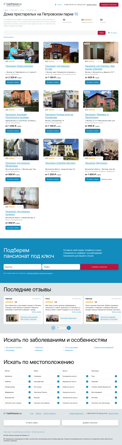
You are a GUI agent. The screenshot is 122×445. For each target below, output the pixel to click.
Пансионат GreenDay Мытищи (60, 163)
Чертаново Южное (40, 392)
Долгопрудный (96, 392)
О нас (31, 413)
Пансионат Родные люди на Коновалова (59, 116)
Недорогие (69, 350)
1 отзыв (19, 158)
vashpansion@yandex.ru (76, 413)
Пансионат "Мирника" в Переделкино (97, 116)
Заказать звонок (92, 4)
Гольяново (37, 376)
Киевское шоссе (68, 387)
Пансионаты (14, 10)
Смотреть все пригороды (100, 403)
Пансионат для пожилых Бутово (57, 67)
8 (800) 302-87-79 (70, 4)
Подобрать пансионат (109, 5)
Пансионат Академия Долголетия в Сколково (17, 116)
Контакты (38, 413)
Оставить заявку (13, 82)
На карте (114, 33)
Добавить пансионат (90, 423)
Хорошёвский (39, 381)
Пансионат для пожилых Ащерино (17, 213)
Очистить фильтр (8, 37)
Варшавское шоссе (69, 381)
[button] (69, 328)
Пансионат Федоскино (96, 163)
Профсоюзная (10, 387)
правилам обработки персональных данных (40, 273)
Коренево (94, 381)
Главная (6, 10)
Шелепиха (8, 376)
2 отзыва (58, 61)
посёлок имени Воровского (101, 387)
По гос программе (71, 347)
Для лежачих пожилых (14, 347)
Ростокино (38, 387)
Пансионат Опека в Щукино (19, 66)
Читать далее (36, 312)
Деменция (39, 350)
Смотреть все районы (42, 403)
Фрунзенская (9, 397)
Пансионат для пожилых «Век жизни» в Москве (100, 67)
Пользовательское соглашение (21, 432)
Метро (22, 10)
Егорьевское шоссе (70, 376)
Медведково (9, 392)
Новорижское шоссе (70, 397)
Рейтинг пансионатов (38, 432)
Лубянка (8, 381)
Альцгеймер (10, 350)
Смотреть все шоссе (70, 403)
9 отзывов (19, 110)
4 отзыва (98, 110)
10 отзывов (20, 61)
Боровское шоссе (69, 392)
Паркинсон (39, 347)
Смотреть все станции (13, 403)
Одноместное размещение (104, 347)
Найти (101, 33)
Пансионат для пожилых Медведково (17, 164)
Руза (93, 376)
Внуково (37, 397)
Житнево (94, 397)
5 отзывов (59, 110)
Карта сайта (7, 432)
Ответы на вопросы (49, 413)
